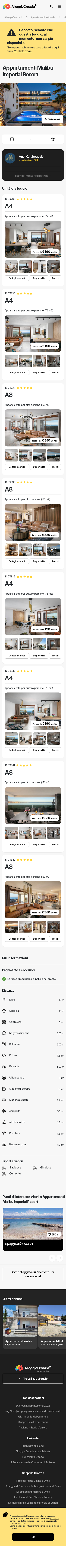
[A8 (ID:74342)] (11, 927)
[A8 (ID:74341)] (11, 833)
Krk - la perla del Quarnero (33, 1416)
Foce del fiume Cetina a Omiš (33, 1480)
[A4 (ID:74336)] (11, 361)
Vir (15, 50)
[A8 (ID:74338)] (11, 549)
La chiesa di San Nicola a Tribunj (33, 1497)
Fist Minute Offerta (33, 1456)
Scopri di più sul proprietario (32, 176)
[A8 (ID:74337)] (11, 455)
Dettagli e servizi (17, 278)
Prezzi (55, 278)
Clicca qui (54, 1518)
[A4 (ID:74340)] (11, 738)
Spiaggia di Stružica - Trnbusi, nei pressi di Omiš (33, 1486)
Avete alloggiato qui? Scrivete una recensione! (32, 1274)
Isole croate (25, 50)
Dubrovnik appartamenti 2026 (33, 1405)
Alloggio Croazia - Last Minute (33, 1451)
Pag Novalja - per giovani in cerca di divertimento (33, 1411)
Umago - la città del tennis (33, 1422)
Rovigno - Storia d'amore (33, 1427)
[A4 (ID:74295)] (11, 266)
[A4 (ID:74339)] (11, 644)
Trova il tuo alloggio (35, 1378)
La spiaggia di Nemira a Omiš (33, 1491)
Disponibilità (39, 278)
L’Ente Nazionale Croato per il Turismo (33, 1462)
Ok (33, 1536)
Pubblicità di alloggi (33, 1445)
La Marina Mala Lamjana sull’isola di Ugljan (33, 1502)
